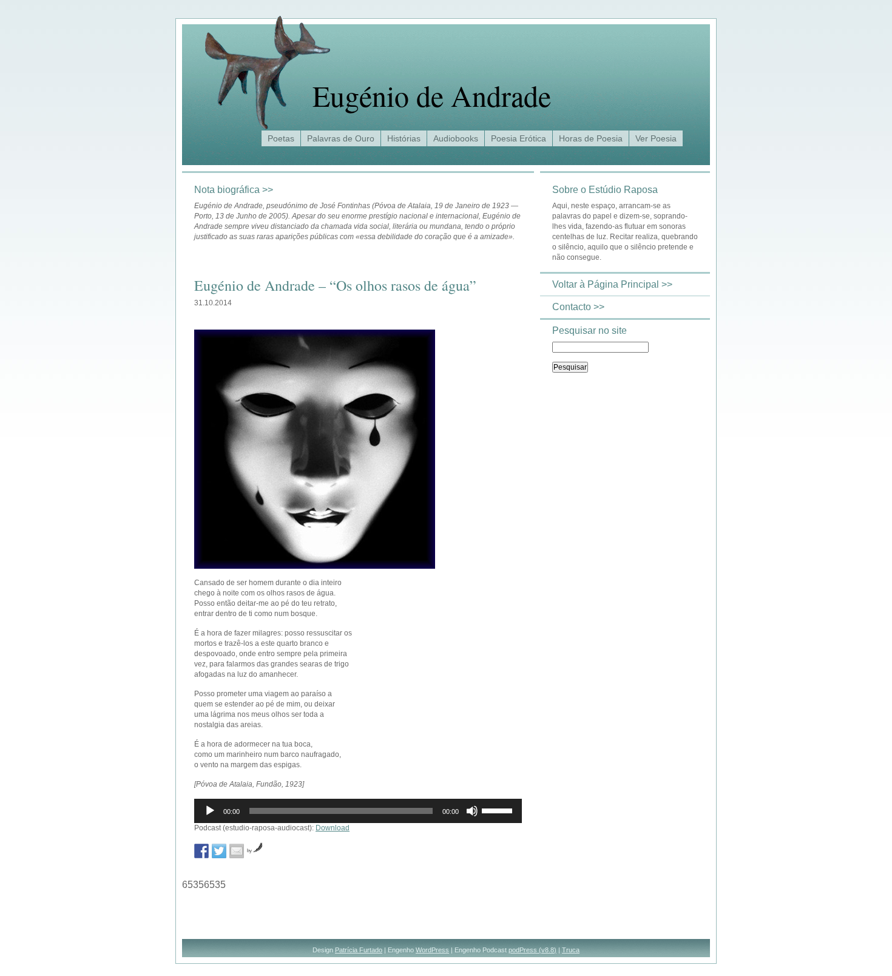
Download (333, 828)
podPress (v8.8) (532, 950)
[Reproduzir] (210, 811)
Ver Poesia (656, 138)
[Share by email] (236, 851)
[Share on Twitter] (219, 851)
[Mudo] (472, 811)
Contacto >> (578, 307)
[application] (358, 811)
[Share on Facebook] (201, 851)
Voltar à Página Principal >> (612, 284)
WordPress (432, 950)
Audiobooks (455, 138)
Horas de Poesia (591, 138)
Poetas (281, 138)
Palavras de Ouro (340, 138)
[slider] (499, 810)
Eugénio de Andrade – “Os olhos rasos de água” (335, 285)
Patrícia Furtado (358, 950)
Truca (570, 950)
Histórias (404, 138)
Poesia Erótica (518, 138)
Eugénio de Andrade (432, 95)
